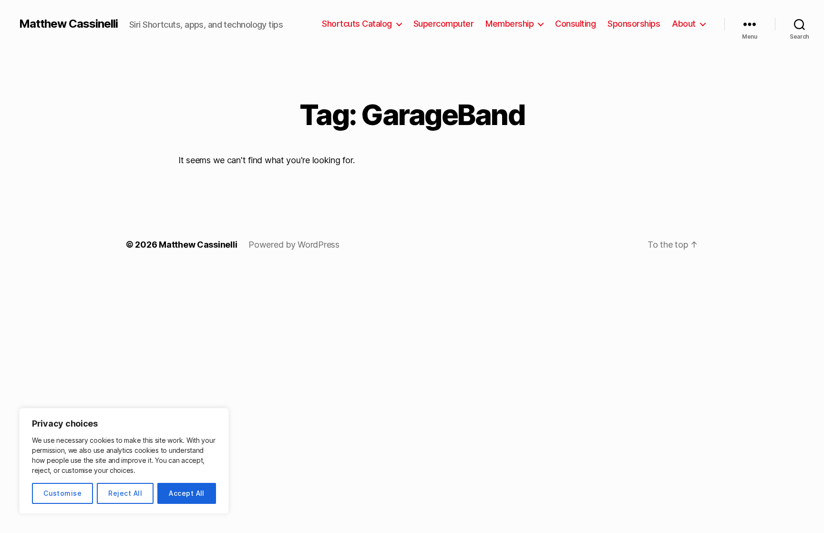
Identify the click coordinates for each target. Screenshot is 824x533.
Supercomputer (443, 24)
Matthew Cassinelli (68, 24)
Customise (62, 493)
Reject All (125, 493)
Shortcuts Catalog (357, 24)
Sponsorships (634, 24)
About (684, 24)
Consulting (575, 24)
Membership (509, 24)
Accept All (187, 493)
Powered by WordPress (294, 245)
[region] (124, 461)
